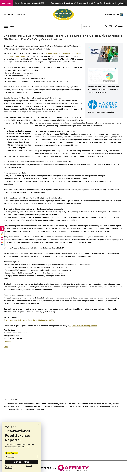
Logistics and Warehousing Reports (83, 326)
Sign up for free (21, 462)
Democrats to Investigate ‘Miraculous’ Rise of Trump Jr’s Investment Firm (85, 3)
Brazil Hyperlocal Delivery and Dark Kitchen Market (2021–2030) (29, 320)
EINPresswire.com (53, 53)
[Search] (105, 26)
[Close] (39, 424)
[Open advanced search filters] (110, 26)
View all (122, 3)
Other (6, 347)
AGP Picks (6, 3)
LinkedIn (7, 341)
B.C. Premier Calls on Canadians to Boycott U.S (22, 3)
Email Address (11, 453)
